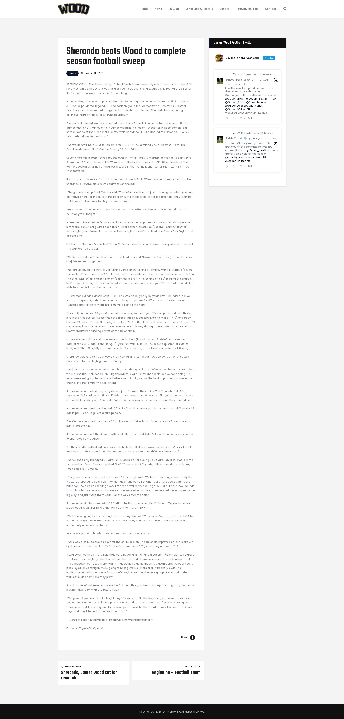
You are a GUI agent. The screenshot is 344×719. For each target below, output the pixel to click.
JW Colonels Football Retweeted (255, 74)
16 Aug (274, 138)
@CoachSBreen (235, 98)
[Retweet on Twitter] (234, 74)
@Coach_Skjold (235, 102)
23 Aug (264, 79)
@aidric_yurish (257, 138)
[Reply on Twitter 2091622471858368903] (227, 118)
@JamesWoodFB (255, 157)
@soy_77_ (250, 79)
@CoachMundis (256, 102)
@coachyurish (253, 105)
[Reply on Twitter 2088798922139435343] (227, 166)
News (72, 73)
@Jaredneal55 (234, 105)
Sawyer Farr (234, 79)
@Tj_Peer (270, 98)
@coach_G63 (255, 98)
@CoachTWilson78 (237, 109)
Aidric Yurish (234, 138)
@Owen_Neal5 (256, 150)
